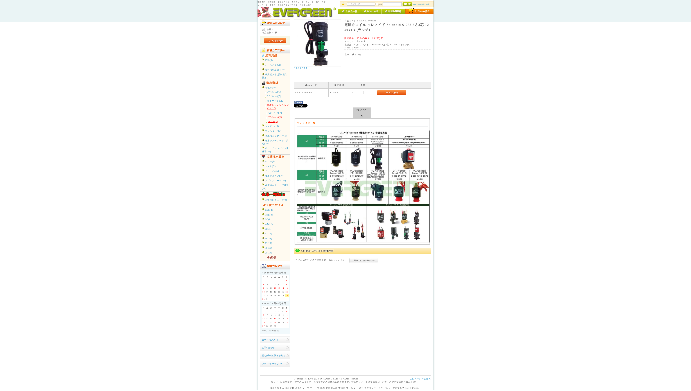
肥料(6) (268, 60)
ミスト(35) (270, 166)
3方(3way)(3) (274, 96)
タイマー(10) (271, 126)
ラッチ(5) (273, 121)
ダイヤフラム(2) (275, 101)
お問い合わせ (268, 348)
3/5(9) (268, 219)
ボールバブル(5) (273, 65)
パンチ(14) (270, 161)
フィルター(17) (272, 131)
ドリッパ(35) (271, 171)
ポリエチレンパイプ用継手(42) (275, 150)
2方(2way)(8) (274, 92)
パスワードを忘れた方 (421, 4)
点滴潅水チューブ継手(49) (275, 187)
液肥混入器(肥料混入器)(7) (274, 76)
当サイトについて (270, 340)
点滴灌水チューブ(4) (275, 200)
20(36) (268, 248)
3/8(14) (268, 215)
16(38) (268, 238)
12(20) (268, 234)
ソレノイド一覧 (362, 112)
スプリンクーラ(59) (275, 180)
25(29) (268, 253)
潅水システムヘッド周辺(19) (275, 142)
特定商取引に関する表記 (273, 355)
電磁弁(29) (270, 88)
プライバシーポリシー (272, 364)
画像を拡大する (301, 68)
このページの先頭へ (420, 379)
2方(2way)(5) (275, 113)
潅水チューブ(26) (274, 176)
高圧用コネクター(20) (276, 136)
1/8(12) (268, 210)
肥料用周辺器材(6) (274, 70)
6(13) (267, 229)
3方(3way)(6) (275, 117)
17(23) (268, 243)
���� (427, 152)
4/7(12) (268, 224)
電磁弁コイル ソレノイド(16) (278, 106)
